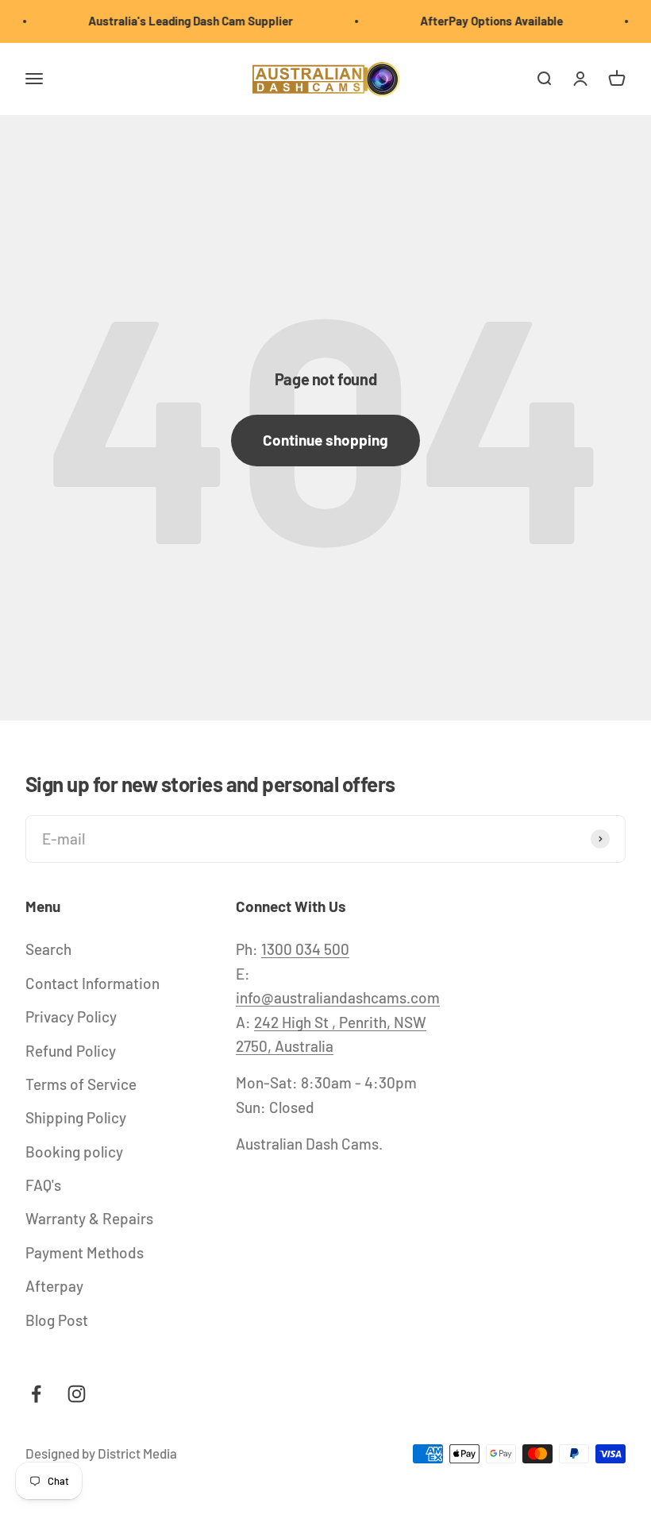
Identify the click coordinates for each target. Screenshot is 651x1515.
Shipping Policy (75, 1117)
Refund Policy (70, 1051)
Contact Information (92, 983)
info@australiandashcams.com (338, 997)
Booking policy (74, 1151)
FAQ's (43, 1185)
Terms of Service (81, 1084)
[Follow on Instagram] (76, 1394)
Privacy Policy (71, 1016)
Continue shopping (325, 440)
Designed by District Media (101, 1453)
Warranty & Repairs (89, 1218)
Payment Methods (84, 1252)
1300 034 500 (305, 949)
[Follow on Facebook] (36, 1394)
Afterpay (54, 1286)
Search (48, 949)
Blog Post (56, 1320)
